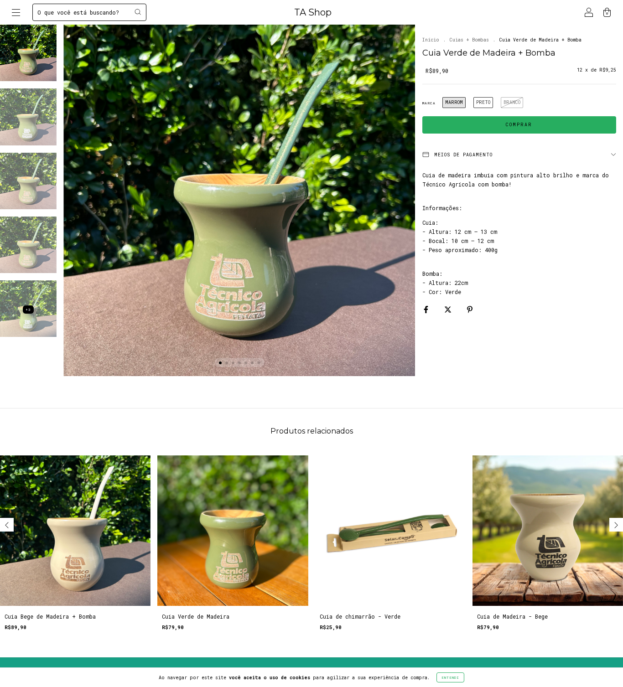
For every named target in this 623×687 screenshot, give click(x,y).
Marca (429, 103)
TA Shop (313, 12)
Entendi (450, 677)
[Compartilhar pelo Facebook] (427, 309)
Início (430, 40)
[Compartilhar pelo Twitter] (449, 309)
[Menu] (16, 13)
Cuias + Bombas (469, 40)
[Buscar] (137, 12)
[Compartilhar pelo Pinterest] (469, 309)
